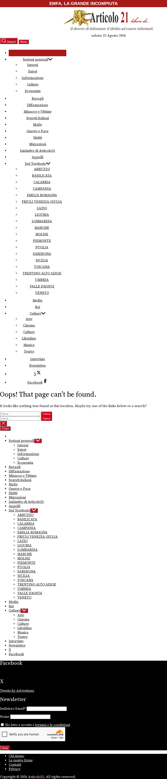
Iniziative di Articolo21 (37, 151)
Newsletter (37, 365)
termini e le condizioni (52, 725)
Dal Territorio (35, 164)
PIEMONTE (42, 241)
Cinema (29, 325)
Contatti (15, 764)
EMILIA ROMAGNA (42, 195)
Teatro (29, 351)
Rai (37, 307)
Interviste (37, 359)
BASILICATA (42, 175)
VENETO (42, 293)
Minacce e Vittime (38, 111)
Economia (33, 91)
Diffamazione (37, 105)
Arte (29, 319)
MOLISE (41, 234)
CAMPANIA (42, 188)
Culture (32, 84)
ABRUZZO (42, 169)
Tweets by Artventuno (17, 690)
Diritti (37, 137)
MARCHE (42, 228)
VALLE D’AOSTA (42, 286)
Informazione (32, 78)
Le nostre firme (21, 760)
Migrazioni (37, 144)
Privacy (14, 769)
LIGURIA (42, 215)
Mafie (37, 124)
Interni (32, 65)
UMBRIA (42, 280)
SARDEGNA (42, 254)
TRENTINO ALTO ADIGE (42, 273)
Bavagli (37, 98)
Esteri (32, 71)
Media (37, 300)
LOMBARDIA (42, 221)
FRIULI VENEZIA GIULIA (42, 202)
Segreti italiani (37, 118)
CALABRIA (41, 182)
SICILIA (42, 260)
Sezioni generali (35, 59)
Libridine (29, 338)
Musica (29, 345)
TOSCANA (42, 267)
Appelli (37, 157)
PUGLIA (41, 247)
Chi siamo (16, 756)
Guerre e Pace (37, 131)
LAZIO (42, 208)
